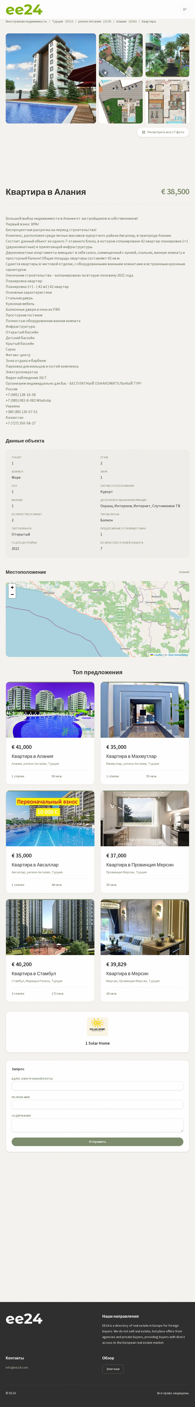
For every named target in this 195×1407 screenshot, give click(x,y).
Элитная (113, 1369)
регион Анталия (89, 21)
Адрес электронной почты (32, 1079)
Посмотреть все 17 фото (165, 132)
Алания (121, 21)
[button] (12, 587)
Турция (57, 21)
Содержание (21, 1116)
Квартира (149, 21)
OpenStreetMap (178, 655)
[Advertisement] (97, 165)
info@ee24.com (17, 1367)
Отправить (97, 1141)
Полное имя (21, 1097)
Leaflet (158, 655)
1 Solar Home (97, 1043)
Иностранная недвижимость (26, 21)
